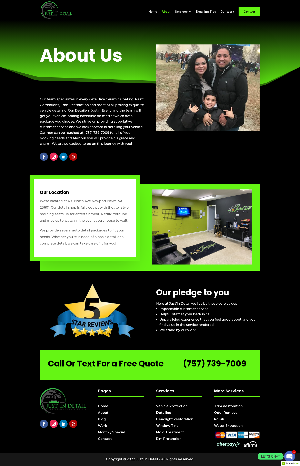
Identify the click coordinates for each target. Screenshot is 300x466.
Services (181, 11)
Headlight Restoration (174, 419)
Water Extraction (228, 426)
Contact (249, 11)
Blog (102, 419)
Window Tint (167, 426)
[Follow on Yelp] (73, 157)
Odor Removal (226, 413)
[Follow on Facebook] (44, 157)
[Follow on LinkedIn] (63, 157)
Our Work (227, 11)
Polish (219, 419)
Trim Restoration (228, 406)
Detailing (163, 413)
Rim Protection (168, 439)
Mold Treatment (170, 432)
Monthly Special (111, 432)
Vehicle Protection (172, 406)
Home (153, 11)
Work (102, 426)
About (166, 11)
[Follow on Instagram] (54, 157)
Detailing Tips (206, 11)
